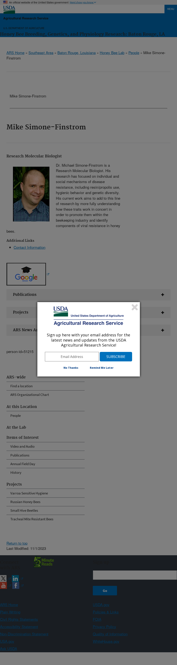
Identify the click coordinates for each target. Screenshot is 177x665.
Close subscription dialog (135, 307)
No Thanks (70, 368)
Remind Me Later (102, 368)
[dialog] (88, 339)
